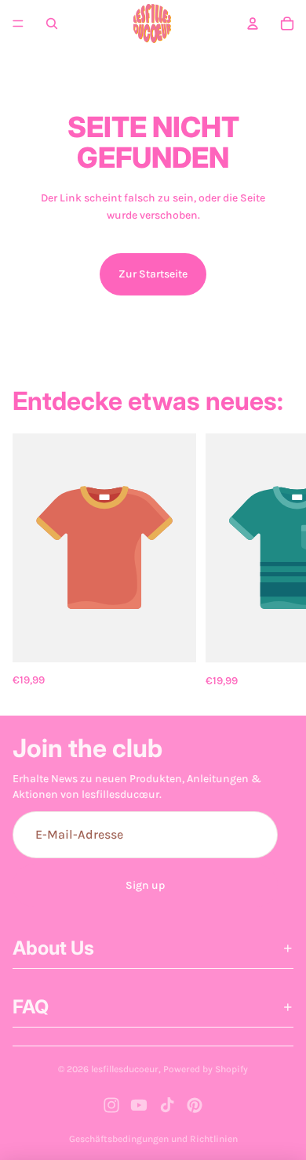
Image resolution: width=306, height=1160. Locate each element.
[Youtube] (138, 1105)
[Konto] (252, 23)
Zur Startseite (153, 274)
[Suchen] (52, 23)
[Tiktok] (167, 1105)
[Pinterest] (194, 1105)
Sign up (145, 885)
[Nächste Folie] (276, 561)
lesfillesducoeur (124, 1069)
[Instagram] (111, 1105)
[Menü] (18, 23)
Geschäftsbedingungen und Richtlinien (153, 1138)
